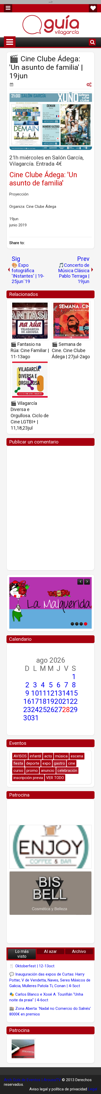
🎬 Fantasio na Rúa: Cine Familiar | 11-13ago (30, 350)
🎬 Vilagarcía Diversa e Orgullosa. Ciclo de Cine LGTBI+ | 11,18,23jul (30, 415)
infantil (35, 756)
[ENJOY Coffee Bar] (50, 846)
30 (27, 718)
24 (35, 710)
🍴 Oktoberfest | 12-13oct (31, 966)
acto (48, 756)
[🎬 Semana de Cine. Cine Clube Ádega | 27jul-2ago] (71, 321)
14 (66, 693)
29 (74, 710)
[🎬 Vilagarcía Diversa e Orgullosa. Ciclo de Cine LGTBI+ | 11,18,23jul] (30, 380)
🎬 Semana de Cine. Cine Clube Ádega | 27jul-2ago (71, 350)
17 (35, 701)
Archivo (79, 951)
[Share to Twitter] (37, 306)
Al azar (50, 951)
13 (58, 693)
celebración (67, 770)
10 (35, 693)
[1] (72, 624)
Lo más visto (22, 954)
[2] (76, 624)
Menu (8, 8)
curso (18, 770)
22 (74, 701)
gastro (59, 763)
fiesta (18, 763)
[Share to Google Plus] (43, 306)
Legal (92, 1089)
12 (50, 693)
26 (50, 710)
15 (74, 693)
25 (43, 710)
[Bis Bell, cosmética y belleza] (50, 893)
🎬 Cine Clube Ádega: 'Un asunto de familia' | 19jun (46, 67)
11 (43, 693)
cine (71, 763)
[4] (85, 624)
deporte (32, 763)
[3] (81, 624)
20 (58, 701)
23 (27, 710)
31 (35, 718)
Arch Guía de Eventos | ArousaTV (32, 1080)
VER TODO (55, 777)
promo (32, 770)
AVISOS (20, 756)
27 (58, 710)
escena (77, 756)
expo (46, 763)
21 (66, 701)
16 (27, 701)
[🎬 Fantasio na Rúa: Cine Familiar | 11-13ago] (30, 321)
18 (43, 701)
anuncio (47, 770)
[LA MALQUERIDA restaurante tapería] (50, 603)
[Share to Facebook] (32, 306)
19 (50, 701)
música (61, 756)
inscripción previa (28, 777)
